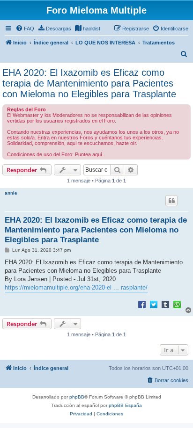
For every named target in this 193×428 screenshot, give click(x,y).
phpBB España (125, 405)
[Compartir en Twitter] (153, 304)
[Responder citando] (171, 200)
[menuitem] (24, 28)
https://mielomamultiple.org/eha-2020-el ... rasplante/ (76, 287)
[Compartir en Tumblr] (165, 304)
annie (11, 193)
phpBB (76, 396)
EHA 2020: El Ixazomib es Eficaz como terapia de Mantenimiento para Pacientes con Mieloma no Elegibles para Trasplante (89, 83)
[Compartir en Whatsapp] (177, 304)
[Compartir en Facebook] (142, 304)
